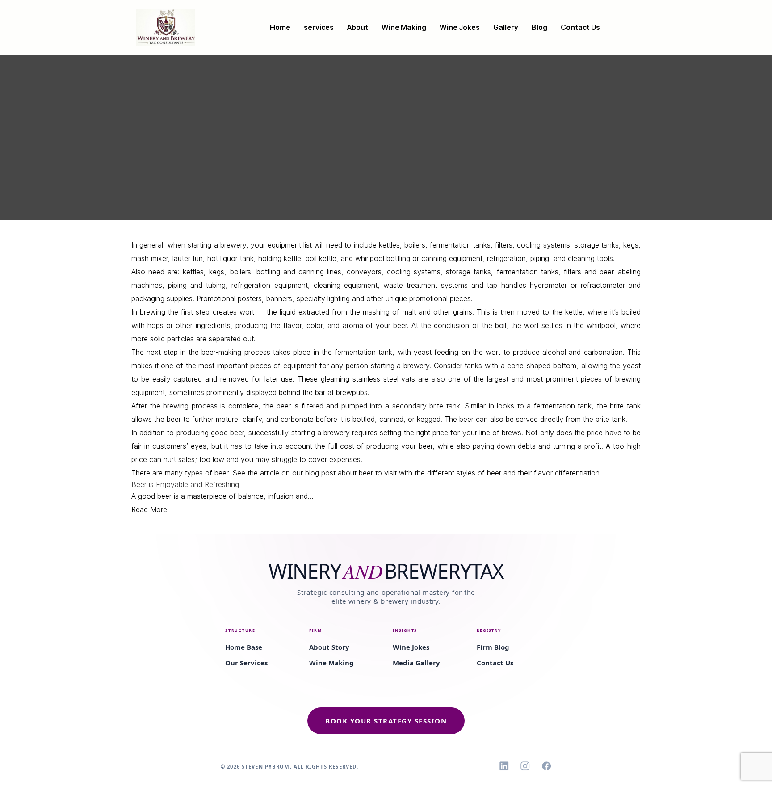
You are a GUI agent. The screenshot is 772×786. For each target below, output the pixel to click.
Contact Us (580, 27)
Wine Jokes (460, 27)
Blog (539, 27)
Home (280, 27)
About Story (329, 647)
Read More (149, 509)
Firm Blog (493, 647)
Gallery (505, 27)
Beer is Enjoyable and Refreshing (185, 484)
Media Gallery (416, 662)
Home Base (243, 647)
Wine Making (404, 27)
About (357, 27)
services (319, 27)
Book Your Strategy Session (386, 720)
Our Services (246, 662)
